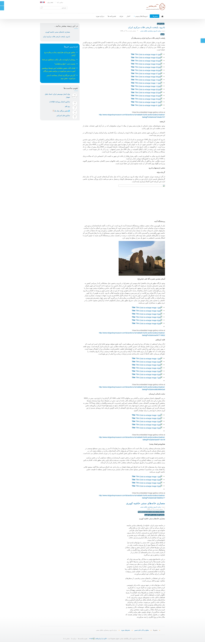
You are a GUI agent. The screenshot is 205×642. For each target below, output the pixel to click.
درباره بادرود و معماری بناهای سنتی (150, 31)
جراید (121, 16)
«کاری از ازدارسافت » (98, 639)
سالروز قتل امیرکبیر (63, 115)
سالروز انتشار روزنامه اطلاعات (59, 102)
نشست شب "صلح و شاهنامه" (64, 63)
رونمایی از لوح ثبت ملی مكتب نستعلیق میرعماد (58, 59)
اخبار (128, 16)
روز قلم (67, 106)
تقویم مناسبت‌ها (82, 639)
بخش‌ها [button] (155, 16)
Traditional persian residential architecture (151, 512)
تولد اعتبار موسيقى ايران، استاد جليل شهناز (57, 95)
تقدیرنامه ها (112, 16)
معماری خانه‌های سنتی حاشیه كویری (145, 504)
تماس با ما (60, 2)
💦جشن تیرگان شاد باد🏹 (61, 111)
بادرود (162, 34)
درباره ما (73, 639)
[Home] (163, 630)
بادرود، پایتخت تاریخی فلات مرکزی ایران (146, 27)
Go (41, 7)
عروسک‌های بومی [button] (141, 16)
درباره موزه (100, 16)
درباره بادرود (160, 24)
